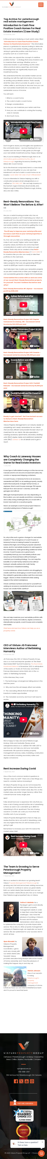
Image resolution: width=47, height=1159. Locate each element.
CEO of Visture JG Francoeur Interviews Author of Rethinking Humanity (22, 648)
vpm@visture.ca (24, 1068)
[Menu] (39, 4)
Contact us (16, 439)
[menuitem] (39, 4)
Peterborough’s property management (33, 980)
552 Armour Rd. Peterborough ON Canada (24, 1075)
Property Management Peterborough (23, 883)
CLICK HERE (36, 252)
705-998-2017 (17, 183)
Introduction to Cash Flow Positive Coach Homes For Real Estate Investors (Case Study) (22, 28)
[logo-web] (18, 5)
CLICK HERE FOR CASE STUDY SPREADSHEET (25, 175)
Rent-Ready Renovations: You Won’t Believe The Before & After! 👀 (23, 204)
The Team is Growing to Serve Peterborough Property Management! (21, 870)
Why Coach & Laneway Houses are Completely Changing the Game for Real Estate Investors (22, 459)
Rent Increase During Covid (20, 768)
